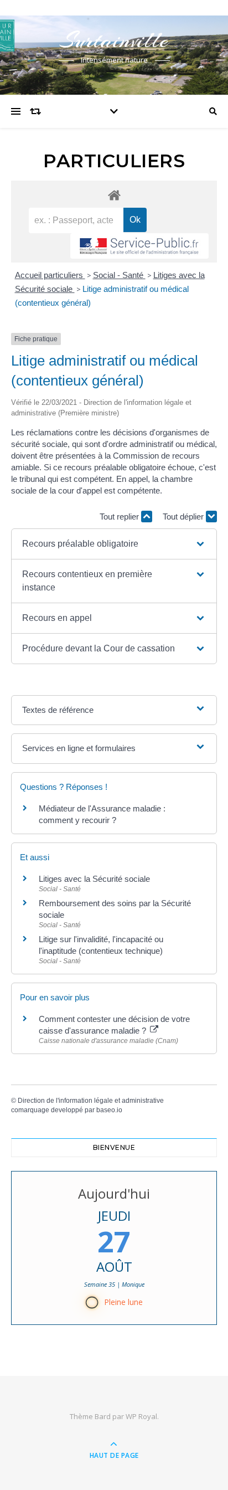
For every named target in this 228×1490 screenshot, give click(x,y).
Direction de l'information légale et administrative (91, 1100)
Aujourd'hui (114, 1193)
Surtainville (114, 40)
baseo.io (109, 1110)
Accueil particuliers (50, 275)
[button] (114, 544)
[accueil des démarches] (114, 194)
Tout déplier (184, 516)
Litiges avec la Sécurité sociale (94, 878)
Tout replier (120, 516)
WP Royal (141, 1416)
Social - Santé (119, 275)
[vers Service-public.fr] (139, 246)
